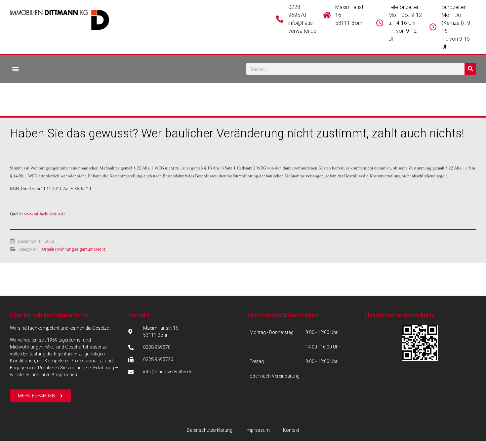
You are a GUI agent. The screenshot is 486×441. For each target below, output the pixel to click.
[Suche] (470, 69)
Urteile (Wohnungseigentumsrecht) (74, 249)
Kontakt (138, 315)
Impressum (258, 430)
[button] (15, 68)
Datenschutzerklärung (209, 430)
